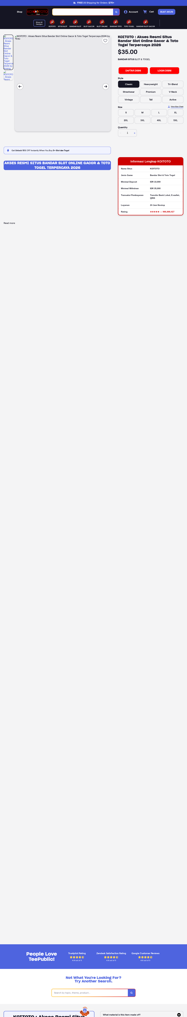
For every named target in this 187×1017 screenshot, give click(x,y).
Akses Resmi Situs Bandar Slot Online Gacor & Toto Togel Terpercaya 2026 (57, 165)
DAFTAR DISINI (133, 70)
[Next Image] (105, 86)
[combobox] (82, 12)
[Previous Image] (20, 86)
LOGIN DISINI (164, 70)
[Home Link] (37, 12)
